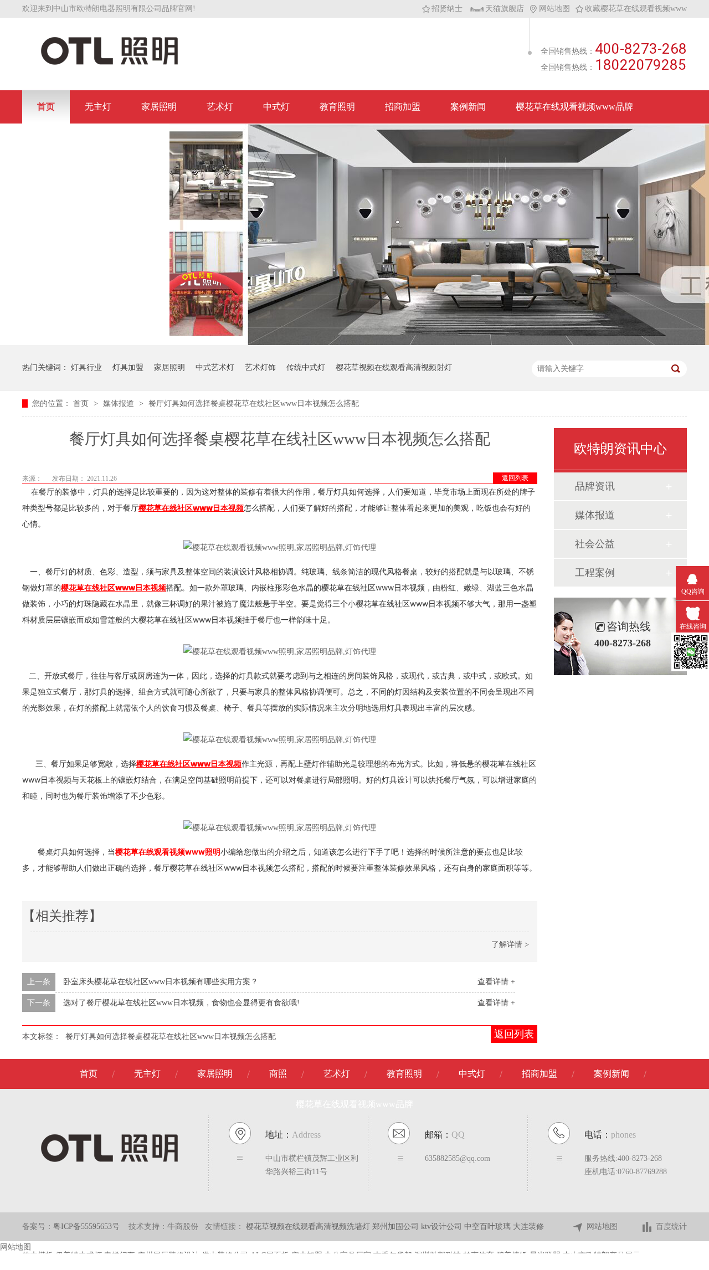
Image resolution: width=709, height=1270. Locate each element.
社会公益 (595, 543)
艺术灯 (220, 106)
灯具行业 (86, 367)
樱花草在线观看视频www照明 (167, 851)
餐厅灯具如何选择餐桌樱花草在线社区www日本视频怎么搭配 (253, 403)
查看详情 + (496, 982)
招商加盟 (402, 106)
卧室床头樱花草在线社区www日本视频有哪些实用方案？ (160, 982)
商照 (278, 1073)
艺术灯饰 (260, 367)
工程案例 (595, 572)
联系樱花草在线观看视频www (96, 140)
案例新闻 (468, 106)
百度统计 (671, 1226)
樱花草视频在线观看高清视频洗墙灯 (309, 1226)
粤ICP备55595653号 (86, 1226)
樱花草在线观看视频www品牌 (574, 106)
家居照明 (159, 106)
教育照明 (337, 106)
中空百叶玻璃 (488, 1226)
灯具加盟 (127, 367)
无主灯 (98, 106)
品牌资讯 (595, 486)
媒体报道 (119, 403)
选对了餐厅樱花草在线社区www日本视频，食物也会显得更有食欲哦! (181, 1003)
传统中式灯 (305, 367)
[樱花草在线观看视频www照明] (109, 64)
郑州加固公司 (396, 1226)
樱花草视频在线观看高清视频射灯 (394, 367)
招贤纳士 (447, 8)
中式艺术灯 (215, 367)
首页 (46, 106)
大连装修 (528, 1226)
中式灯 (276, 106)
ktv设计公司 (442, 1226)
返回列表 (515, 478)
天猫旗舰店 (504, 8)
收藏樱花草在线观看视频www (636, 8)
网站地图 (554, 8)
